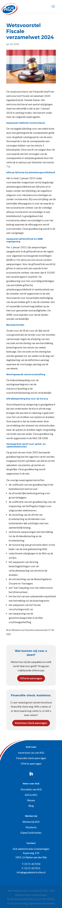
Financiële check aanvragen (31, 758)
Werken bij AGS (31, 821)
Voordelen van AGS (31, 789)
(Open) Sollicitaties (31, 832)
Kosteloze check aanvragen (31, 722)
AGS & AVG (31, 794)
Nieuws (31, 800)
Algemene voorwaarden (42, 903)
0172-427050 (32, 863)
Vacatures (31, 827)
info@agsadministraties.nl (31, 872)
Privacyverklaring (17, 903)
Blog (31, 805)
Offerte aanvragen (31, 678)
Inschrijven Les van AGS (31, 752)
